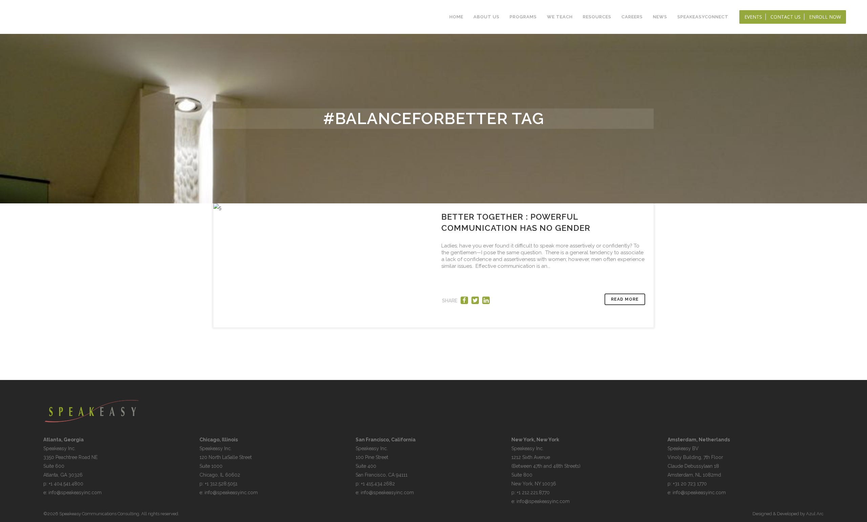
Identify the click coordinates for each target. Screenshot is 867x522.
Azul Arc (815, 513)
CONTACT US (785, 17)
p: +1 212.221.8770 (530, 492)
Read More (625, 299)
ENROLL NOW (825, 17)
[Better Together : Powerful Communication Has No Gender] (323, 265)
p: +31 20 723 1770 (687, 483)
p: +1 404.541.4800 (63, 483)
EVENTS (753, 17)
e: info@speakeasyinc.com (72, 492)
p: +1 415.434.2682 (375, 483)
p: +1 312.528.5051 (218, 483)
